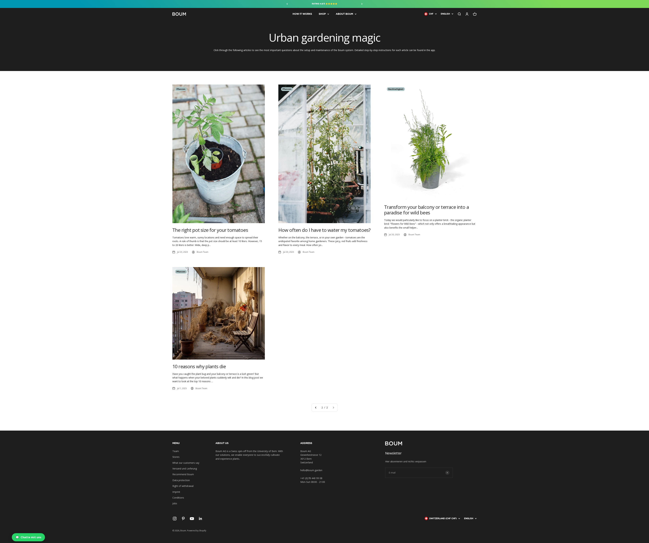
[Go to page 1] (316, 407)
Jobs (174, 503)
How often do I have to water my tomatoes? (324, 230)
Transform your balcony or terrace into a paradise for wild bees (426, 210)
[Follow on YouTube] (192, 518)
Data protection (181, 480)
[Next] (362, 4)
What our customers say (185, 462)
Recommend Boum (183, 474)
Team (175, 451)
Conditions (178, 497)
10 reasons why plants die (199, 366)
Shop (322, 14)
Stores (175, 456)
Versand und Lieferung (184, 468)
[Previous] (287, 4)
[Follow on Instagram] (174, 518)
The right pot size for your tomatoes (210, 230)
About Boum (344, 14)
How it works (302, 14)
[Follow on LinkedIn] (200, 518)
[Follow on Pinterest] (183, 518)
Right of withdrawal (183, 486)
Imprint (176, 491)
